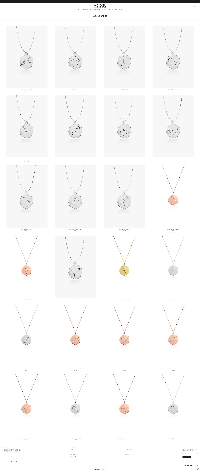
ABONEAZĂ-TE (111, 246)
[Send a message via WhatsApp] (198, 469)
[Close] (121, 222)
